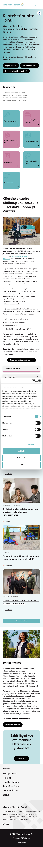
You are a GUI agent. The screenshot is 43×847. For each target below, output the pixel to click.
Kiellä (22, 465)
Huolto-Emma (11, 782)
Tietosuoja (21, 842)
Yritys (6, 794)
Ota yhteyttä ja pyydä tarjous (21, 360)
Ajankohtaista (21, 621)
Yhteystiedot (21, 758)
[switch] (38, 423)
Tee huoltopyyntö (30, 65)
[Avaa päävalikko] (39, 4)
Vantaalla (6, 259)
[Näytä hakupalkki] (35, 5)
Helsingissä (16, 256)
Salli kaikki (21, 451)
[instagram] (4, 824)
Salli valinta (21, 458)
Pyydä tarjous (10, 65)
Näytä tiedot (32, 444)
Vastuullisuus (10, 790)
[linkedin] (7, 824)
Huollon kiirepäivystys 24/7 (16, 71)
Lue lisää (8, 474)
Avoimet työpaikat (12, 725)
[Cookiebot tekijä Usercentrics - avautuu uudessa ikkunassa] (31, 380)
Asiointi (7, 777)
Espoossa (26, 256)
